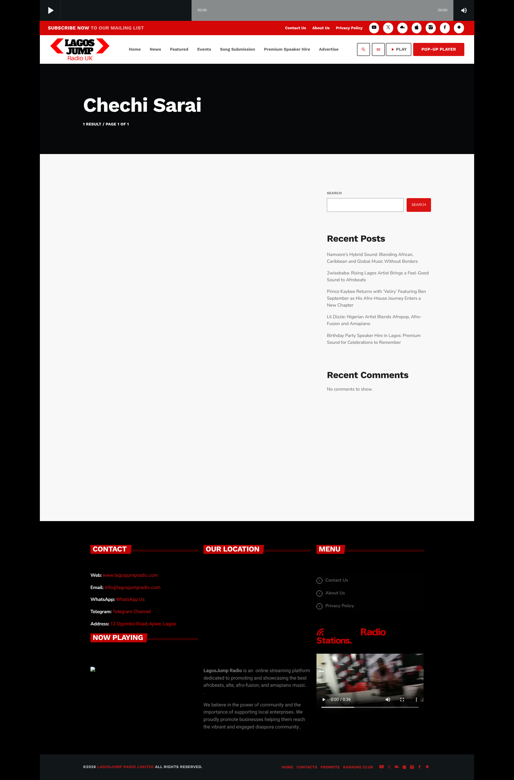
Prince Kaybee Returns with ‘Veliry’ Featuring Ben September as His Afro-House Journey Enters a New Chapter (376, 298)
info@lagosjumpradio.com (133, 587)
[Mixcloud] (402, 28)
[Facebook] (445, 28)
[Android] (459, 28)
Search (334, 193)
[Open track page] (186, 10)
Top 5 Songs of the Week (154, 351)
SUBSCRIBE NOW (96, 28)
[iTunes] (417, 28)
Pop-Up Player (438, 49)
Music (107, 338)
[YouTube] (374, 28)
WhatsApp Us (130, 599)
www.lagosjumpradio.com (130, 575)
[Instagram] (431, 28)
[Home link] (80, 49)
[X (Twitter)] (388, 28)
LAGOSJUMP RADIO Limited (125, 767)
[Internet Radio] (351, 644)
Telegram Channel (131, 611)
